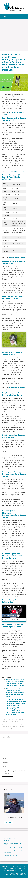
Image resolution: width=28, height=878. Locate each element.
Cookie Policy (22, 866)
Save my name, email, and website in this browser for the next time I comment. (14, 771)
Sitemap (19, 868)
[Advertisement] (14, 33)
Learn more (8, 822)
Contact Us (15, 866)
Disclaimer (5, 868)
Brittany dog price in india (17, 257)
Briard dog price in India (16, 171)
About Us (8, 866)
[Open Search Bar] (25, 16)
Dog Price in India (7, 718)
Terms (24, 868)
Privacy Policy (12, 868)
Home (3, 866)
